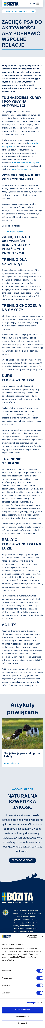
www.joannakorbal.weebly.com (25, 163)
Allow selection (22, 1016)
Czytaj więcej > (11, 763)
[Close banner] (42, 936)
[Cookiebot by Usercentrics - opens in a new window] (27, 936)
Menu (32, 4)
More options (33, 1003)
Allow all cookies (22, 1010)
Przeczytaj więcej (22, 860)
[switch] (39, 978)
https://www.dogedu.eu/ (22, 169)
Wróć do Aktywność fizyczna (20, 11)
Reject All (22, 1023)
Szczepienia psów (15, 231)
